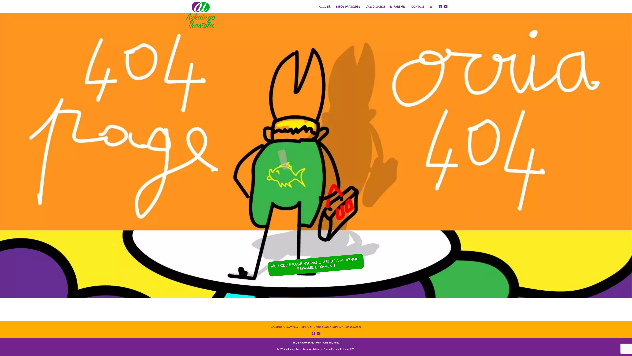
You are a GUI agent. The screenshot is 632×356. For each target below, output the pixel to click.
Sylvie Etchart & (333, 349)
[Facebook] (440, 7)
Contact (417, 6)
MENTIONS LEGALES (327, 342)
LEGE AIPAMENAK (303, 342)
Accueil (324, 6)
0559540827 (353, 327)
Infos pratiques (348, 6)
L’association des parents (386, 6)
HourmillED (348, 349)
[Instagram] (446, 7)
